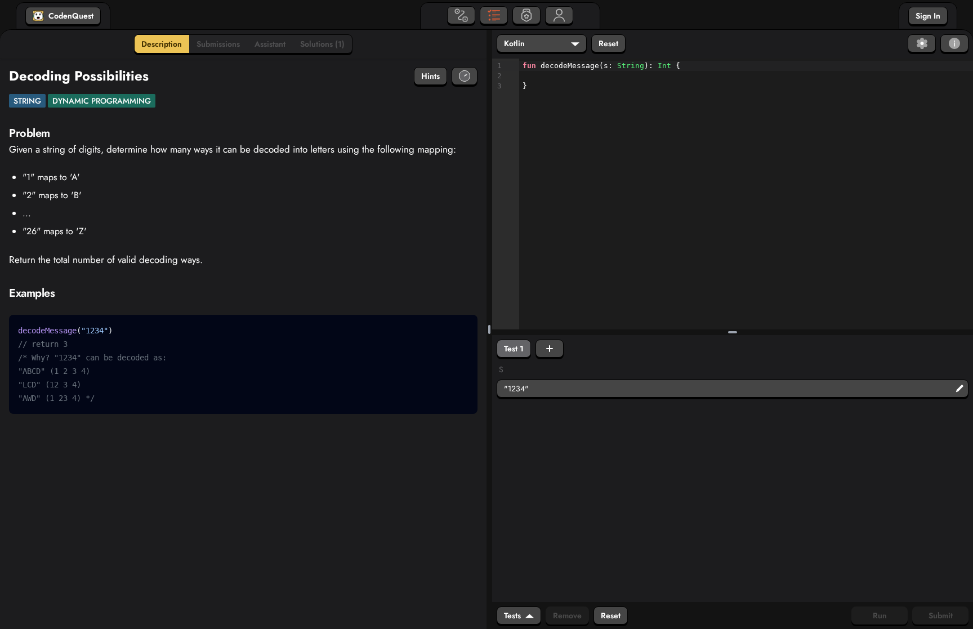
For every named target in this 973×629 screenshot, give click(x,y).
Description (161, 44)
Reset (608, 43)
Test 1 (514, 348)
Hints (430, 76)
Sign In (928, 15)
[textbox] (746, 76)
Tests (512, 615)
